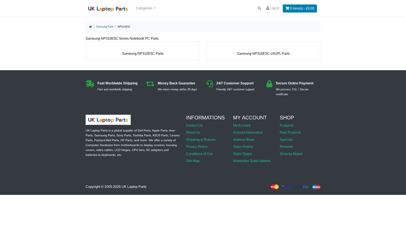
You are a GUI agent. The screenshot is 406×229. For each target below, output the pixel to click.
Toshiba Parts (142, 135)
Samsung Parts (105, 26)
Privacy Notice (197, 146)
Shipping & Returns (200, 139)
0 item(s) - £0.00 (301, 8)
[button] (398, 215)
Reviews (286, 146)
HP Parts (126, 140)
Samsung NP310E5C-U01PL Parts (263, 53)
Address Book (243, 139)
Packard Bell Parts (106, 140)
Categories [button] (144, 8)
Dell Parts (144, 130)
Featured (286, 125)
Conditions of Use (199, 154)
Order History (243, 146)
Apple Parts (159, 130)
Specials (286, 139)
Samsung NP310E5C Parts (142, 53)
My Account (241, 125)
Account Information (248, 132)
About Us (193, 132)
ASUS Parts (160, 135)
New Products (290, 132)
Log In (274, 8)
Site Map (192, 161)
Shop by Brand (291, 154)
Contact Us (194, 125)
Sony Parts (124, 135)
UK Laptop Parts (134, 187)
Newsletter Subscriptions (251, 161)
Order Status (242, 154)
